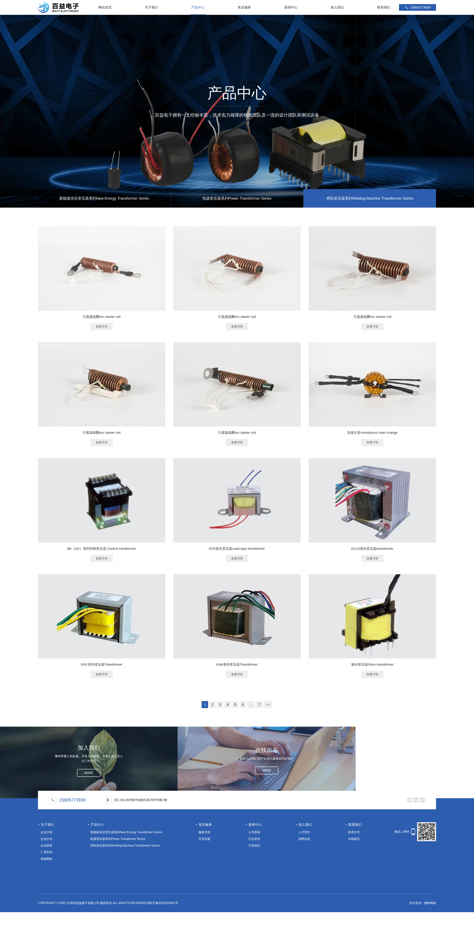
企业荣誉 (46, 845)
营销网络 (46, 858)
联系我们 (383, 7)
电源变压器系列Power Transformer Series (236, 198)
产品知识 (254, 845)
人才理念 (304, 832)
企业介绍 (46, 832)
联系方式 (354, 832)
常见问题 (204, 838)
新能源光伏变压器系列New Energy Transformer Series (104, 198)
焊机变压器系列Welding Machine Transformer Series (369, 198)
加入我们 (337, 7)
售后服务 (244, 7)
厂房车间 (46, 852)
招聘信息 (304, 838)
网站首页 (105, 7)
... (251, 705)
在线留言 (354, 838)
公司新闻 (254, 832)
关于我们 (151, 7)
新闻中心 (291, 7)
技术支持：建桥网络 (422, 903)
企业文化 (46, 838)
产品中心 (198, 7)
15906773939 (420, 7)
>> (268, 705)
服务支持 (204, 832)
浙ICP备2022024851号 (163, 903)
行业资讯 (254, 838)
